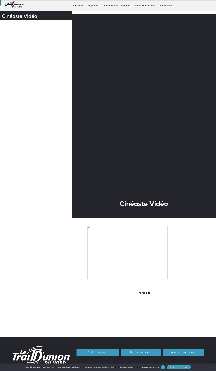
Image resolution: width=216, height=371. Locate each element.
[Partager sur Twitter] (140, 300)
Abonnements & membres (117, 5)
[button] (213, 5)
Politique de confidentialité (179, 367)
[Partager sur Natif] (154, 300)
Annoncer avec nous (182, 352)
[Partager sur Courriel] (147, 300)
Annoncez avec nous (144, 5)
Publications (78, 5)
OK (163, 367)
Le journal (93, 5)
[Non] (213, 367)
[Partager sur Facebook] (134, 300)
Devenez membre (140, 352)
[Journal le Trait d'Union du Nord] (18, 5)
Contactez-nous (166, 5)
